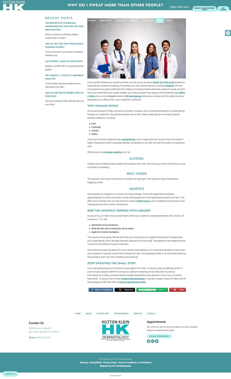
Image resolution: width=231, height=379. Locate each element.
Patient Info (104, 20)
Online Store (148, 20)
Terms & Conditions (128, 362)
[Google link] (152, 341)
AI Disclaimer (144, 362)
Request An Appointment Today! (204, 9)
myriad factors (128, 139)
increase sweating (113, 152)
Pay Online (223, 9)
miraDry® (169, 85)
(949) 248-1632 (179, 7)
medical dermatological (132, 278)
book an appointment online (132, 282)
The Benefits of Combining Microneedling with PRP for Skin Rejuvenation (64, 26)
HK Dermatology (133, 96)
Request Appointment (159, 336)
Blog (160, 20)
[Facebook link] (148, 341)
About (70, 20)
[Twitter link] (157, 341)
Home (61, 20)
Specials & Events (88, 20)
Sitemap (84, 362)
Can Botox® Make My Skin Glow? (64, 61)
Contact (169, 20)
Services (120, 20)
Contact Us (10, 374)
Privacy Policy (110, 362)
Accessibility (95, 362)
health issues (143, 201)
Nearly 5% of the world (163, 82)
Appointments (121, 313)
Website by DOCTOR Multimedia (115, 366)
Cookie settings (115, 375)
